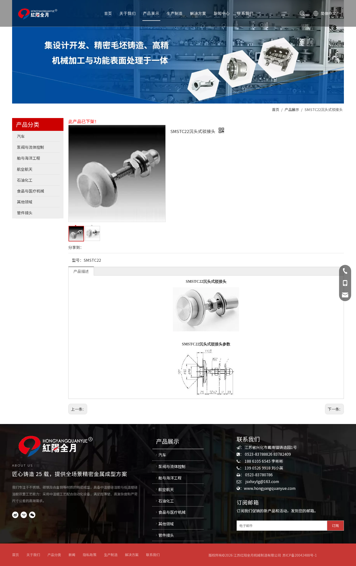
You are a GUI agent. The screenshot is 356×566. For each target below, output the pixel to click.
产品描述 (81, 271)
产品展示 (151, 13)
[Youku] (24, 514)
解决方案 (198, 13)
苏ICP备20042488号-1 (299, 555)
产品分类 (54, 554)
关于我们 (127, 13)
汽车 (162, 455)
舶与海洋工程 (170, 478)
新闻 (72, 554)
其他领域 (166, 524)
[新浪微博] (15, 514)
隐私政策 (89, 554)
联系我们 (245, 13)
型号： (78, 260)
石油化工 (166, 501)
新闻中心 (222, 13)
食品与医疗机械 (172, 512)
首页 (108, 13)
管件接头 (166, 535)
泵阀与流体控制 (172, 466)
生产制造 (175, 13)
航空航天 (166, 489)
